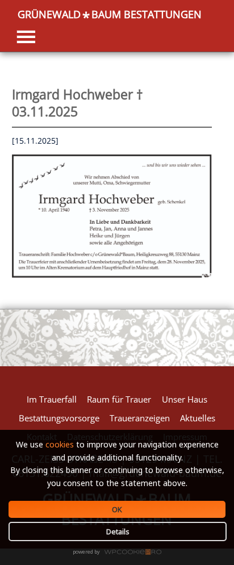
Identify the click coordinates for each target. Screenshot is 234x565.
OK (117, 509)
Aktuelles (197, 418)
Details (117, 531)
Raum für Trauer (119, 399)
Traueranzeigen (140, 418)
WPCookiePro (120, 552)
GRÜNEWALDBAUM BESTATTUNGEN (110, 14)
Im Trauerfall (52, 399)
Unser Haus (184, 399)
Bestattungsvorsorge (59, 418)
